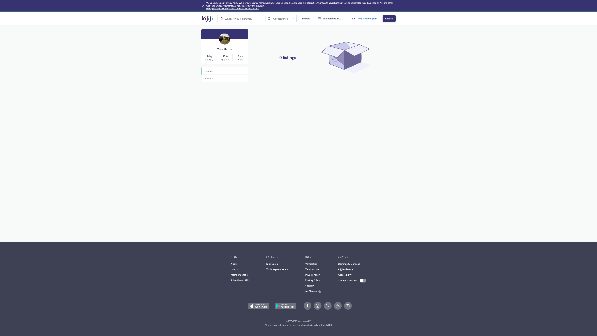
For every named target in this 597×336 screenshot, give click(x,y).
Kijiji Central (272, 263)
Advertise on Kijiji (240, 280)
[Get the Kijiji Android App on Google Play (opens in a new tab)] (285, 306)
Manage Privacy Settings (218, 8)
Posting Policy (312, 280)
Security (309, 285)
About (234, 263)
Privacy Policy (312, 274)
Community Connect (349, 263)
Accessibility (345, 274)
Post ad (389, 18)
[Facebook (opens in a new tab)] (307, 306)
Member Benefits (239, 274)
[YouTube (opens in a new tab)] (348, 306)
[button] (258, 306)
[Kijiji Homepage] (207, 18)
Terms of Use (312, 269)
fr (353, 18)
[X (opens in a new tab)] (328, 306)
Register (362, 18)
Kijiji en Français (346, 269)
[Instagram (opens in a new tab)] (318, 306)
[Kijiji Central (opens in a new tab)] (338, 306)
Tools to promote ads (277, 269)
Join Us (234, 269)
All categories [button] (280, 18)
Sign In (373, 18)
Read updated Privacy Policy (244, 8)
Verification (311, 263)
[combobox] (241, 18)
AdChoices (311, 291)
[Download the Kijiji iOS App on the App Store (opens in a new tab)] (258, 306)
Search (306, 18)
